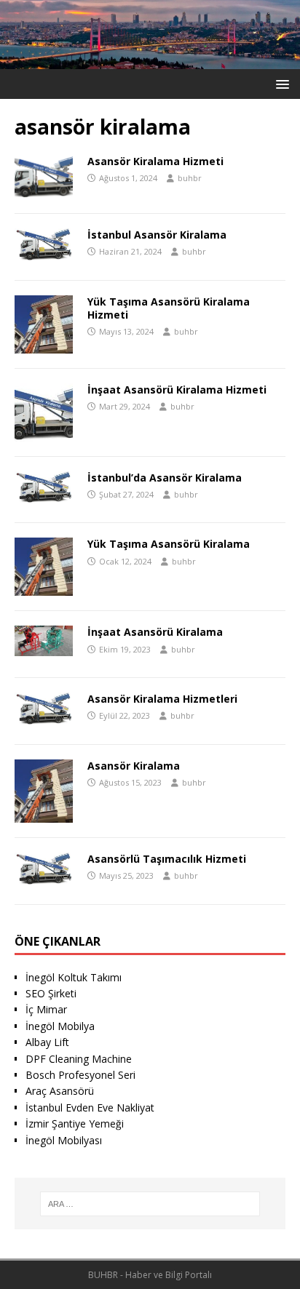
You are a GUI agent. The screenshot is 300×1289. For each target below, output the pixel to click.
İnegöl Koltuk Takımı (73, 977)
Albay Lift (47, 1042)
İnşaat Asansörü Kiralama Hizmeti (177, 389)
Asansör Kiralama (133, 766)
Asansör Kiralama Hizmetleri (162, 699)
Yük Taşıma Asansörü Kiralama (168, 544)
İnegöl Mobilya (60, 1026)
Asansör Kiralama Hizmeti (155, 161)
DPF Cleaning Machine (78, 1059)
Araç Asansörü (59, 1091)
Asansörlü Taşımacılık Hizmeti (166, 859)
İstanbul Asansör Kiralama (156, 235)
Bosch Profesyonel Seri (80, 1075)
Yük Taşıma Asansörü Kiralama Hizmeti (168, 308)
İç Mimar (46, 1009)
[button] (280, 83)
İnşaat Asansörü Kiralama (155, 632)
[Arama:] (150, 1204)
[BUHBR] (150, 61)
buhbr (190, 177)
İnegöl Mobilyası (63, 1140)
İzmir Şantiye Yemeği (74, 1123)
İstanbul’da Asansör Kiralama (164, 477)
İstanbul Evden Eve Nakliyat (89, 1107)
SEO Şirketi (50, 993)
